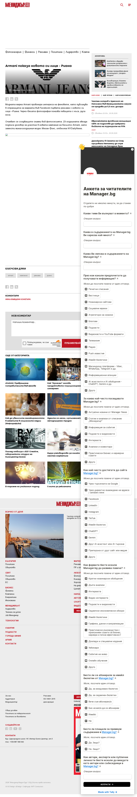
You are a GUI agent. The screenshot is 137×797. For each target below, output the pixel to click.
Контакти (10, 643)
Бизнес (9, 587)
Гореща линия (13, 636)
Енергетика (10, 597)
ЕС (6, 582)
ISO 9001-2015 (49, 699)
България (10, 561)
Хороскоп (78, 582)
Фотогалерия (80, 576)
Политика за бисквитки (15, 716)
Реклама (77, 564)
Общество (10, 567)
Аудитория (10, 699)
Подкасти (10, 632)
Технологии (12, 620)
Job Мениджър (11, 615)
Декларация (48, 702)
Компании (9, 594)
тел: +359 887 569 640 (14, 742)
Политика (9, 564)
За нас (8, 696)
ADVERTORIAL (100, 56)
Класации (78, 579)
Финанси (9, 591)
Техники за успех (13, 612)
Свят (8, 573)
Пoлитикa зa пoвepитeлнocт (18, 713)
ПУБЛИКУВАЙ (72, 343)
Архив (8, 640)
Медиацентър (11, 702)
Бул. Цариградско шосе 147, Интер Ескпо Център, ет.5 (29, 739)
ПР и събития (80, 567)
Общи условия (11, 710)
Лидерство (10, 609)
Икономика (10, 600)
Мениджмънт (12, 606)
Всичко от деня (14, 512)
